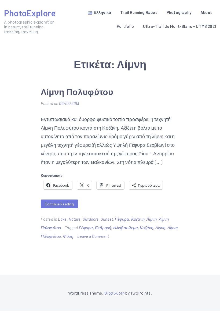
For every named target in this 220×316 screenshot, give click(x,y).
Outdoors (90, 219)
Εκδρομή (103, 227)
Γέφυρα (122, 219)
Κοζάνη (138, 219)
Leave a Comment (93, 236)
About (206, 12)
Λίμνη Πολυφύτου (77, 91)
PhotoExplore (30, 13)
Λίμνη (151, 219)
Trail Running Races (138, 12)
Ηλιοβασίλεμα (125, 227)
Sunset (107, 219)
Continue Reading (59, 204)
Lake (62, 219)
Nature (75, 219)
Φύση (68, 236)
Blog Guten (114, 292)
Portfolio (125, 26)
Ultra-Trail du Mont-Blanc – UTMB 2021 (179, 26)
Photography (179, 12)
